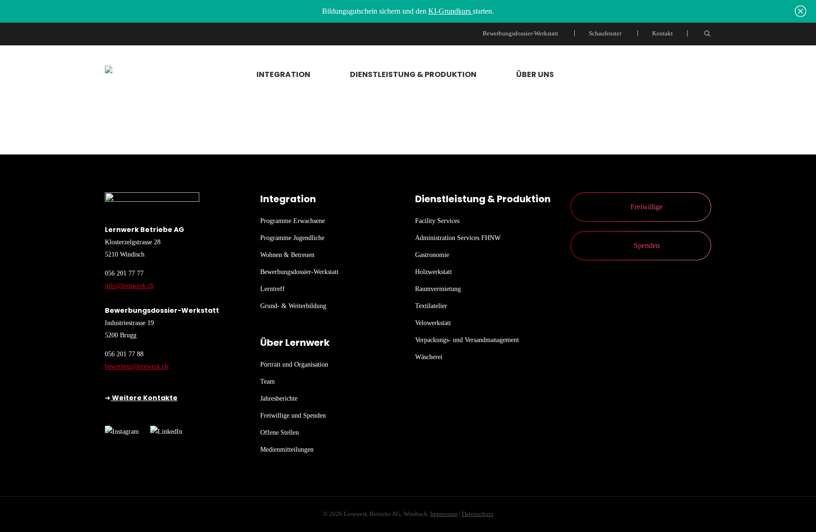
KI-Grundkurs (450, 11)
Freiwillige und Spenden (293, 415)
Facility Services (437, 220)
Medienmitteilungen (287, 449)
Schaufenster (605, 33)
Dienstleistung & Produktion (413, 74)
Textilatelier (431, 305)
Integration (283, 74)
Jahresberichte (279, 398)
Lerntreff (272, 288)
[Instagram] (122, 431)
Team (267, 381)
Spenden (647, 245)
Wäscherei (428, 356)
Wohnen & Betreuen (287, 254)
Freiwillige (646, 207)
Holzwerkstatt (433, 271)
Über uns (535, 74)
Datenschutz (477, 513)
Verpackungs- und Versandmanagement (467, 339)
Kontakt (662, 33)
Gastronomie (432, 254)
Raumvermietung (438, 288)
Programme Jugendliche (292, 237)
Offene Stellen (279, 432)
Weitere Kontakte (144, 398)
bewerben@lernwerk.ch (136, 366)
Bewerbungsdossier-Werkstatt (520, 33)
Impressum (444, 513)
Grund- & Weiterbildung (293, 305)
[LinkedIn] (166, 431)
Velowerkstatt (433, 322)
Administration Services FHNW (458, 237)
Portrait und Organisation (294, 364)
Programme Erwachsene (292, 220)
